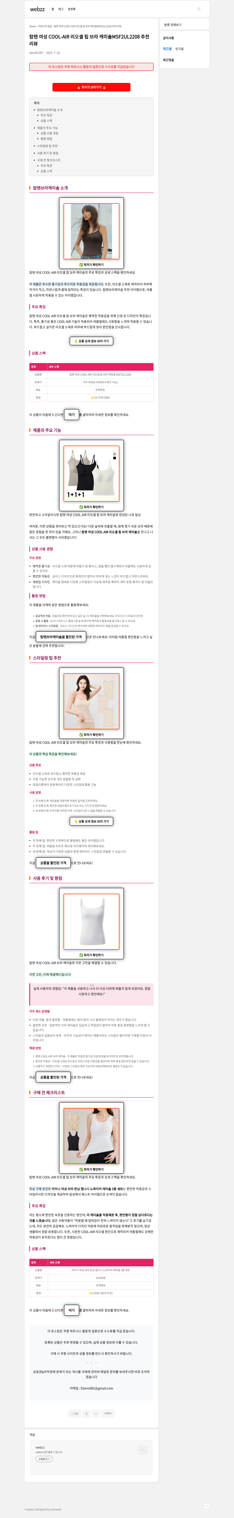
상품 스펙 (46, 120)
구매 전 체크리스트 (48, 160)
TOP (207, 1506)
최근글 (167, 49)
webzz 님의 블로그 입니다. (49, 1452)
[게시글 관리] (96, 1414)
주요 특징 (46, 115)
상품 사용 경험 (49, 133)
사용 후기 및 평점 (47, 153)
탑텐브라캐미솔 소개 (50, 110)
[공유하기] (86, 1414)
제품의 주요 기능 (47, 128)
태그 (61, 9)
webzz (37, 9)
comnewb (55, 1509)
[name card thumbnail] (143, 1450)
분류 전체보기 (172, 24)
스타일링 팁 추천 (47, 146)
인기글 (179, 49)
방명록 (72, 9)
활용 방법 (46, 138)
